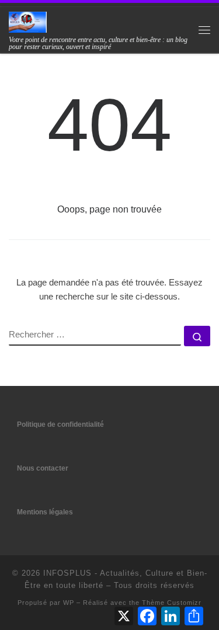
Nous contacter (42, 468)
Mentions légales (45, 512)
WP (68, 602)
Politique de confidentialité (60, 424)
